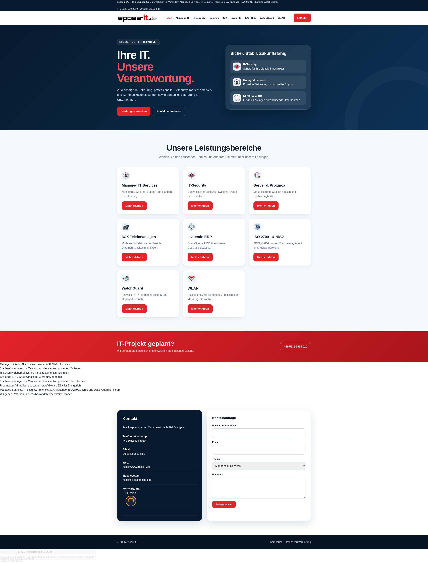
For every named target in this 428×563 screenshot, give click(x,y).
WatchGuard (267, 18)
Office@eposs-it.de (150, 9)
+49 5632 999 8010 (127, 9)
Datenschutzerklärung (298, 542)
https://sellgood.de (11, 560)
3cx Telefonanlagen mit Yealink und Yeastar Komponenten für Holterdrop (43, 381)
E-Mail (215, 442)
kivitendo (236, 18)
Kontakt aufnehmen (169, 111)
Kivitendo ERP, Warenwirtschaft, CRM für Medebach (31, 376)
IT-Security (199, 18)
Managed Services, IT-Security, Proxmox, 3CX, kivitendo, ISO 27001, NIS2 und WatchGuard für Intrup (60, 389)
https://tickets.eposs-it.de (137, 479)
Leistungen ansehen (134, 111)
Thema (216, 459)
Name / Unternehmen (224, 425)
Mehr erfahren (134, 205)
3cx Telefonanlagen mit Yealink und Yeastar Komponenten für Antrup (40, 368)
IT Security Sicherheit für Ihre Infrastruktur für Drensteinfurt (34, 372)
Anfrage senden (224, 504)
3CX (225, 18)
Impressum (275, 542)
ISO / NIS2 (250, 18)
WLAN (281, 18)
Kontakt (302, 17)
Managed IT (182, 18)
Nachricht (217, 474)
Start (169, 18)
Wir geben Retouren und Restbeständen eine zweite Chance (36, 394)
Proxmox (214, 18)
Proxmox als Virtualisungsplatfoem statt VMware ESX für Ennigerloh (40, 385)
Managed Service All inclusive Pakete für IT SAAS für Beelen (36, 364)
